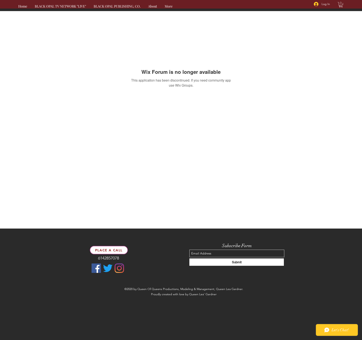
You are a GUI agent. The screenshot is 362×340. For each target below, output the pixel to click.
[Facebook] (96, 268)
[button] (341, 4)
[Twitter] (107, 268)
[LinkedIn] (119, 268)
